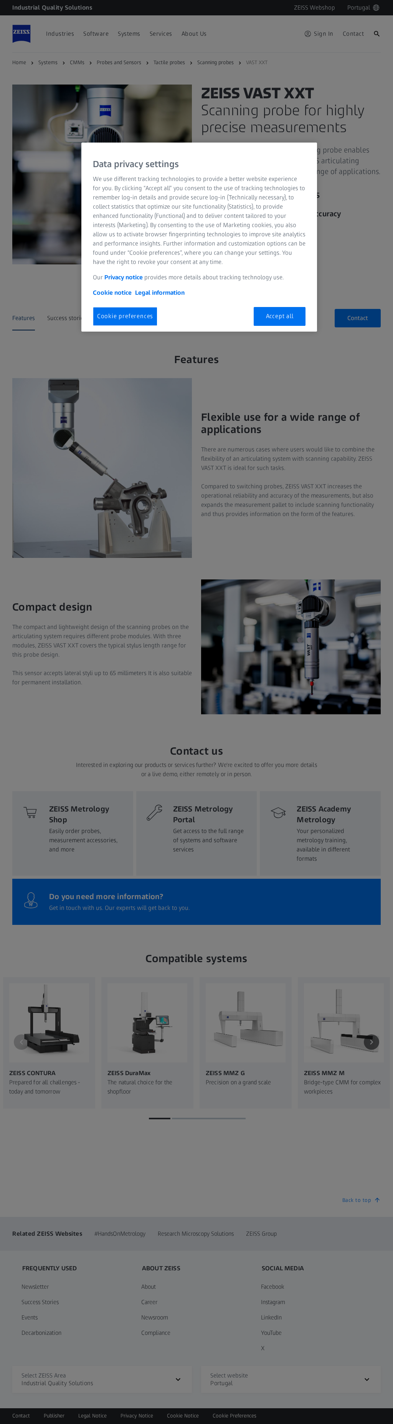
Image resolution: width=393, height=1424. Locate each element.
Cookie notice (112, 292)
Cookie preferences (125, 316)
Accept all (280, 316)
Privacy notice (123, 277)
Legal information (160, 292)
